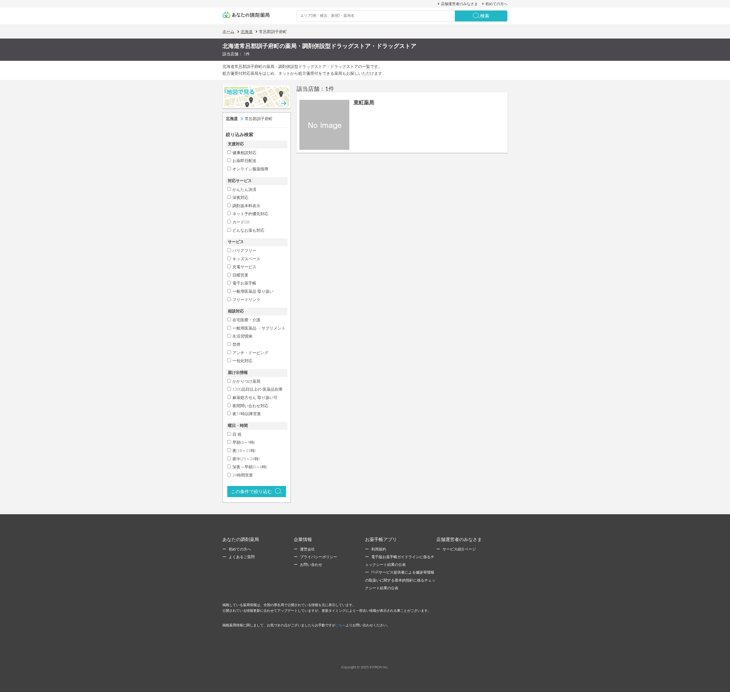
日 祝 (237, 435)
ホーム (228, 32)
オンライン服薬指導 (250, 169)
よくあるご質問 (242, 557)
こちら (340, 625)
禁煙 (236, 345)
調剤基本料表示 (246, 206)
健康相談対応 (244, 153)
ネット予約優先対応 (250, 214)
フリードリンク (246, 300)
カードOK (241, 222)
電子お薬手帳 (244, 283)
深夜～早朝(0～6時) (249, 467)
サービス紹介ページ (459, 549)
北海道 (247, 32)
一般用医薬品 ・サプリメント (258, 328)
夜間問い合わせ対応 (250, 406)
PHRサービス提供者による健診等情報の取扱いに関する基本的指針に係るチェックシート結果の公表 (400, 580)
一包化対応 (242, 361)
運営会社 (307, 549)
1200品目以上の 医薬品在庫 (257, 390)
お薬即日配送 (244, 161)
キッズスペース (246, 259)
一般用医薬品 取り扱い (252, 292)
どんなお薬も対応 (248, 231)
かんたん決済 (244, 190)
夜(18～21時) (244, 451)
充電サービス (244, 267)
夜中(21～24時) (246, 459)
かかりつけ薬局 (246, 382)
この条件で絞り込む (251, 491)
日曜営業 (240, 275)
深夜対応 (240, 198)
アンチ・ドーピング (250, 353)
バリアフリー (244, 251)
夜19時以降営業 (246, 414)
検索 (484, 16)
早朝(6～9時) (243, 443)
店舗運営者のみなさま (459, 4)
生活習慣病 (242, 336)
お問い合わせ (311, 565)
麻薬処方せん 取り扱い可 (254, 398)
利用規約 (378, 549)
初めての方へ (496, 4)
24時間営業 (242, 475)
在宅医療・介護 (246, 320)
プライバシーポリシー (318, 557)
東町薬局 (364, 102)
